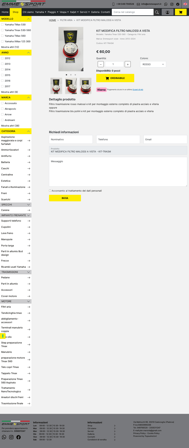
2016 (7, 80)
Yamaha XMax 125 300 (17, 41)
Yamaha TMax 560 (15, 35)
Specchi (6, 204)
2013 (7, 63)
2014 (7, 69)
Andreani (10, 120)
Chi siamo (28, 11)
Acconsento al (76, 190)
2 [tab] (70, 74)
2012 (7, 58)
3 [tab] (75, 74)
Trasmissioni (9, 271)
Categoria (8, 131)
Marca (5, 97)
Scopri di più (138, 89)
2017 (7, 86)
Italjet (73, 11)
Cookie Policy (153, 433)
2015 (7, 75)
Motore (6, 301)
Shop (15, 11)
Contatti (105, 11)
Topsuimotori (151, 436)
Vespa (63, 11)
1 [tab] (66, 74)
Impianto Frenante (13, 215)
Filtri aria (66, 20)
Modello (7, 18)
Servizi (83, 11)
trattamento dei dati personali (85, 190)
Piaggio (52, 11)
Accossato (11, 103)
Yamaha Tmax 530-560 (18, 30)
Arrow (8, 114)
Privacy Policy (139, 433)
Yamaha (39, 11)
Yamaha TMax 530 (15, 24)
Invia (65, 198)
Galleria (95, 11)
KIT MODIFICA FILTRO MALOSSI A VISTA (98, 20)
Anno (5, 52)
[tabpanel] (71, 49)
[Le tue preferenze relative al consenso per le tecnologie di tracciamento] (3, 336)
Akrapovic (10, 108)
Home (5, 11)
